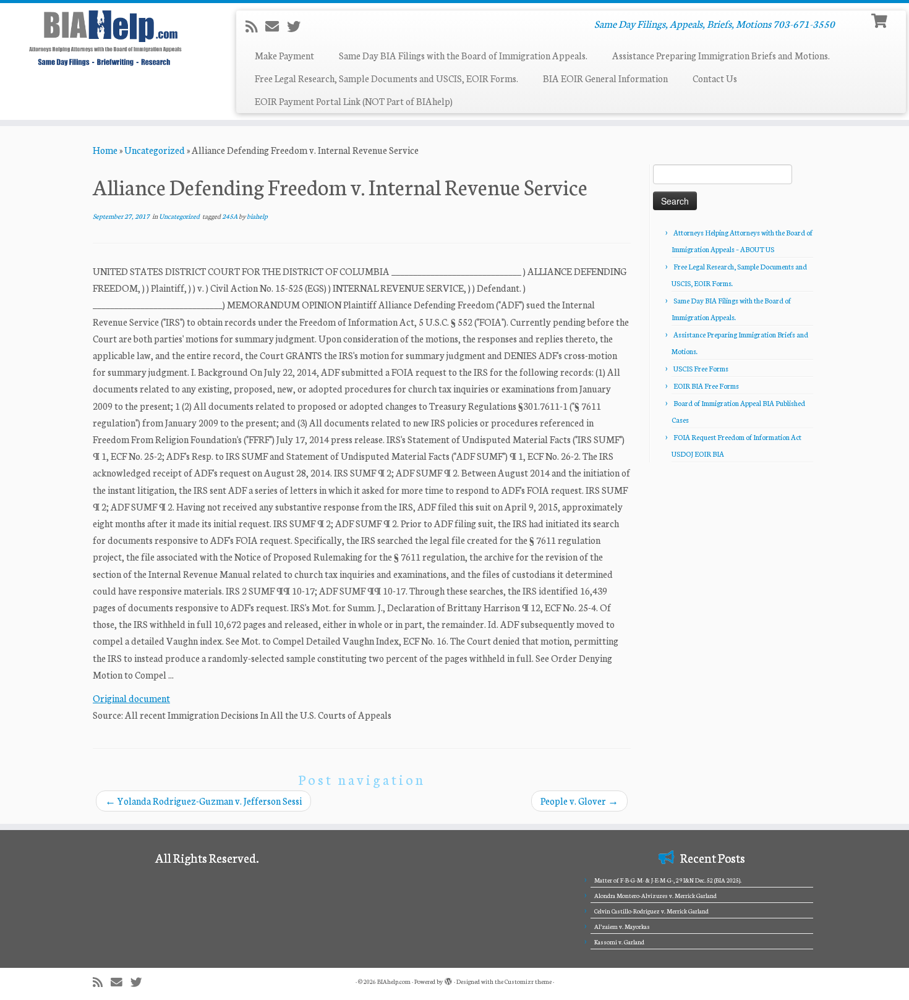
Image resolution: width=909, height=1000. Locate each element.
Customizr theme (528, 981)
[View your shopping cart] (880, 19)
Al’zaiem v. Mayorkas (622, 926)
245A (230, 216)
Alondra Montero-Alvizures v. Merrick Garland (655, 895)
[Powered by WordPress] (448, 979)
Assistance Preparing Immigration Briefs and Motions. (721, 55)
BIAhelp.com (394, 981)
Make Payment (284, 55)
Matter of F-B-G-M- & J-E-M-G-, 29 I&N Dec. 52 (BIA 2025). (667, 880)
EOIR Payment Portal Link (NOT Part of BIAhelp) (354, 101)
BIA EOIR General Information (605, 78)
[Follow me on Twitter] (298, 26)
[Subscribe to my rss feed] (255, 26)
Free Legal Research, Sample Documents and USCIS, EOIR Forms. (386, 78)
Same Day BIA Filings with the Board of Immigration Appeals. (463, 55)
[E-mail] (276, 26)
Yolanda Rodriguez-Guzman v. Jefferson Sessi (203, 800)
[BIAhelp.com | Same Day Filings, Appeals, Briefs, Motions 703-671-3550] (105, 37)
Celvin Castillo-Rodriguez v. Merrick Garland (651, 911)
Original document (131, 698)
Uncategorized (154, 149)
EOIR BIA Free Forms (706, 386)
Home (105, 149)
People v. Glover (579, 800)
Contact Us (715, 78)
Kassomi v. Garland (619, 942)
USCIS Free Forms (700, 368)
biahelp (257, 216)
